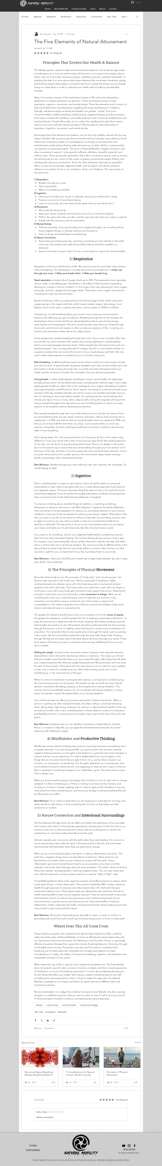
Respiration (81, 16)
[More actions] (126, 34)
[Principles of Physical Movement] (122, 1057)
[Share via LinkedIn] (48, 1020)
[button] (92, 9)
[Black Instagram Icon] (129, 1146)
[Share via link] (54, 1020)
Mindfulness (66, 16)
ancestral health (69, 1005)
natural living (52, 1005)
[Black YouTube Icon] (124, 1146)
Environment (96, 16)
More (124, 16)
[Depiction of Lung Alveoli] (40, 1057)
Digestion (38, 16)
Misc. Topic (112, 16)
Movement (51, 16)
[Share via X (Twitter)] (41, 1020)
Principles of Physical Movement (117, 1073)
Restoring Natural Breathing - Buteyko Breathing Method (39, 1073)
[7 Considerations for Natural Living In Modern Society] (81, 1057)
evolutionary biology (88, 1005)
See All (137, 1042)
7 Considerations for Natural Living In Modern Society (80, 1073)
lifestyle (39, 1005)
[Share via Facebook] (35, 1020)
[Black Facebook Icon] (134, 1146)
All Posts (25, 16)
